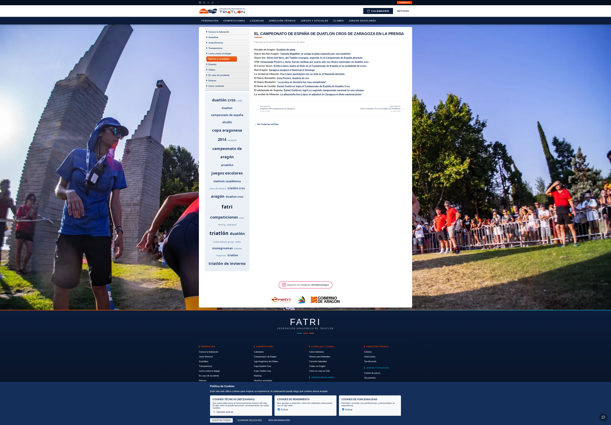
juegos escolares (227, 173)
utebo (238, 241)
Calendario (380, 11)
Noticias (403, 11)
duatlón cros (224, 100)
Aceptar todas (221, 420)
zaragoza (232, 140)
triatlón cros (236, 188)
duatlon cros (234, 196)
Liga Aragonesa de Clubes (266, 361)
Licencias (257, 20)
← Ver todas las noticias (266, 124)
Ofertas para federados (319, 356)
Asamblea (213, 37)
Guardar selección (249, 420)
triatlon (233, 255)
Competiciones (234, 20)
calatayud (231, 224)
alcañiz (227, 122)
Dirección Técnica (282, 20)
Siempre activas (224, 412)
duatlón (237, 233)
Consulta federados (318, 361)
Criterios (368, 352)
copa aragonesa (227, 130)
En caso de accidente (218, 75)
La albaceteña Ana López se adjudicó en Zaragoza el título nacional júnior (321, 94)
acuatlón (227, 165)
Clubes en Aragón (317, 366)
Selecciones (370, 356)
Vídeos (211, 70)
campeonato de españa (227, 115)
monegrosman (222, 248)
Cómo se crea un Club (319, 371)
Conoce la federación (218, 32)
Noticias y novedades (218, 59)
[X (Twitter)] (208, 2)
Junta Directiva (215, 43)
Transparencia (215, 48)
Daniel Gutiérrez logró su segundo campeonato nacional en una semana (324, 90)
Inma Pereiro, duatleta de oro (293, 78)
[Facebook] (200, 2)
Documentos (370, 378)
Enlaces (212, 80)
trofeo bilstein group (223, 241)
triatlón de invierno (227, 263)
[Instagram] (204, 2)
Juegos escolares (362, 20)
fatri (227, 206)
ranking (221, 224)
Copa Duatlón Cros (262, 366)
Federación (209, 20)
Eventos (212, 64)
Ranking (257, 376)
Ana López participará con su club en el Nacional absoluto (312, 74)
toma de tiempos (217, 188)
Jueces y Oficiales (314, 20)
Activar (284, 409)
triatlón (219, 233)
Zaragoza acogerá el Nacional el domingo (292, 70)
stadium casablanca (227, 181)
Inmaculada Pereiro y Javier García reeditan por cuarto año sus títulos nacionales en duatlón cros (314, 61)
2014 (222, 139)
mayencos (221, 255)
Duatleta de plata (286, 49)
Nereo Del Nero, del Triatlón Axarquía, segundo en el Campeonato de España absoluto (314, 57)
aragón (218, 196)
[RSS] (218, 3)
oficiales (238, 248)
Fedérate (404, 3)
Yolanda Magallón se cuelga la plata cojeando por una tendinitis (315, 53)
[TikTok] (212, 2)
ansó (241, 217)
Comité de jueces (372, 373)
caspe (239, 100)
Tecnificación (370, 361)
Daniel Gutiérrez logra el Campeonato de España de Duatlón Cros (313, 86)
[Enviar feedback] (603, 417)
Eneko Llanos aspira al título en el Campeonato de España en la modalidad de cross (320, 65)
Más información (279, 420)
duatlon (227, 108)
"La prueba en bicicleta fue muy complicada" (301, 82)
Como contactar (216, 86)
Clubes (338, 20)
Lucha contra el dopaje (219, 53)
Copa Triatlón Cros (262, 371)
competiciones (224, 217)
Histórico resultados (263, 380)
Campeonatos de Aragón (265, 356)
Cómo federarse (316, 352)
